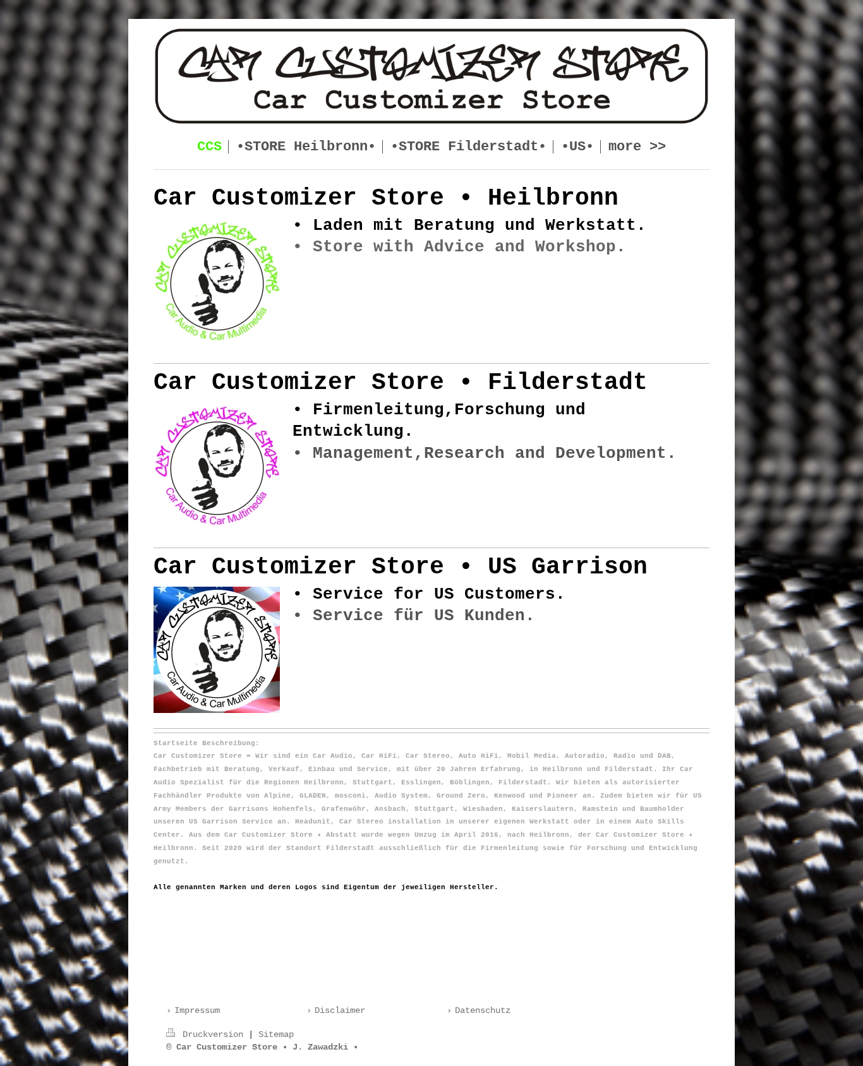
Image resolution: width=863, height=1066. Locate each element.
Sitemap (276, 1034)
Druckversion (213, 1034)
